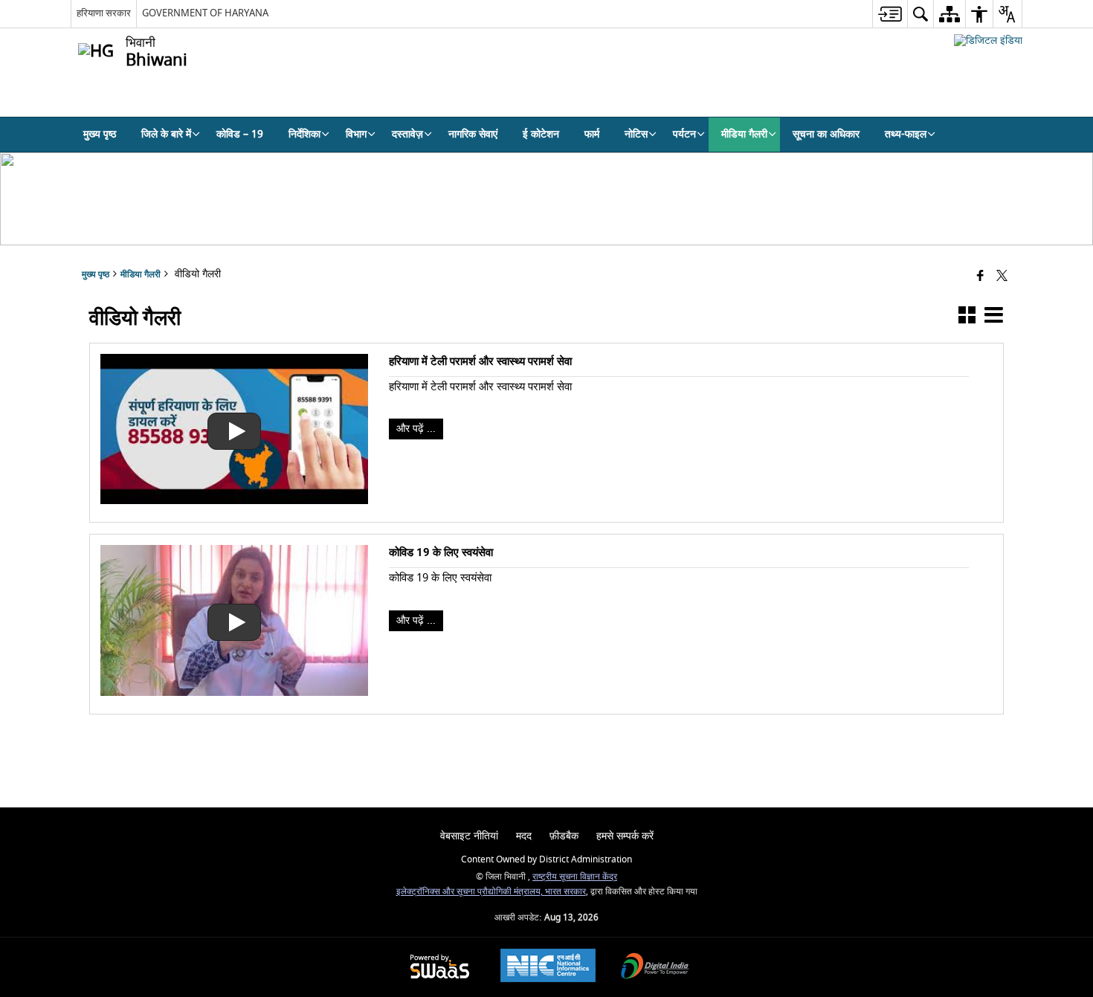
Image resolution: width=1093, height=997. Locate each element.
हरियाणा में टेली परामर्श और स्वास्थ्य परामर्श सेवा (480, 361)
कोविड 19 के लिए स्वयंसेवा (441, 552)
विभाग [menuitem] (356, 134)
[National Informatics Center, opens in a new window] (548, 967)
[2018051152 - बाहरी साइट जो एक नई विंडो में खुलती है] (988, 40)
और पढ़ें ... (416, 428)
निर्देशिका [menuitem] (304, 134)
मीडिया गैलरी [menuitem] (744, 134)
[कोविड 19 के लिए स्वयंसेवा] (234, 692)
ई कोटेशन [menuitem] (541, 134)
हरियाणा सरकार (104, 13)
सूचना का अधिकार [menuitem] (826, 134)
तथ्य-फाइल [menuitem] (905, 134)
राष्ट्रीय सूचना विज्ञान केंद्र (574, 877)
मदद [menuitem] (524, 836)
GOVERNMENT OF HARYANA (205, 13)
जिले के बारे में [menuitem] (166, 134)
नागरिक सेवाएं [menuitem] (472, 134)
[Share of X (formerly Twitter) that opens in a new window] (1002, 277)
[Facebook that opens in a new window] (980, 277)
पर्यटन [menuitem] (684, 134)
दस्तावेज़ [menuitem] (407, 134)
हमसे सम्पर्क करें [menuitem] (625, 836)
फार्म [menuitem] (591, 134)
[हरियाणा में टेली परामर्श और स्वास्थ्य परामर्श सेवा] (234, 501)
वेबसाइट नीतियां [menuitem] (469, 836)
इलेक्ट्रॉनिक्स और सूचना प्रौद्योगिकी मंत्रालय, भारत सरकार (491, 891)
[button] (967, 318)
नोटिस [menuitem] (636, 134)
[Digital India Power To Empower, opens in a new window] (655, 967)
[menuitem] (889, 14)
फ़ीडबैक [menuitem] (563, 836)
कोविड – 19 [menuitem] (239, 134)
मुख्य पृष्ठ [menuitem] (99, 134)
